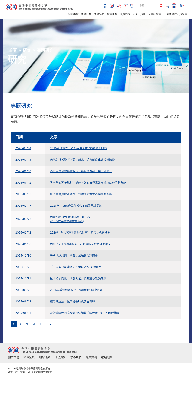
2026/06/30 (23, 171)
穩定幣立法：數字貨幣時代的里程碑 (72, 301)
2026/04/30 (23, 194)
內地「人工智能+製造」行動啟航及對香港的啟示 (80, 244)
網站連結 (44, 357)
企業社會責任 (156, 14)
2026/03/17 (23, 205)
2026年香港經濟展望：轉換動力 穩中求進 (76, 290)
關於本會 (73, 14)
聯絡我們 (75, 357)
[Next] (50, 324)
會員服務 (112, 14)
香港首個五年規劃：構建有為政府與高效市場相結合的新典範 (88, 182)
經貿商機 (125, 14)
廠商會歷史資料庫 (176, 14)
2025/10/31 (23, 278)
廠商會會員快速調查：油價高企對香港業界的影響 (81, 194)
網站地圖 (106, 357)
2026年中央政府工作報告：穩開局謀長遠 (76, 205)
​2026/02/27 (23, 219)
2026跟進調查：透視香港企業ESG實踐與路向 (78, 148)
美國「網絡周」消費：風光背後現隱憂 (74, 255)
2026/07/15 (23, 159)
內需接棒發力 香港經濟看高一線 (70, 219)
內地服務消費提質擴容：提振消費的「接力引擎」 (81, 171)
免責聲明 (91, 357)
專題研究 (45, 50)
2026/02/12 (23, 232)
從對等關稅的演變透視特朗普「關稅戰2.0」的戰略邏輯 (84, 313)
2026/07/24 (23, 148)
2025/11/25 (23, 267)
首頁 (13, 50)
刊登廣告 (60, 357)
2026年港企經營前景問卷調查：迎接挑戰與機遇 (80, 232)
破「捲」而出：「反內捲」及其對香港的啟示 (78, 278)
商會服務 (86, 14)
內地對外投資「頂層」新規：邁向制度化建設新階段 (82, 159)
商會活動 (99, 14)
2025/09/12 (23, 301)
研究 (135, 14)
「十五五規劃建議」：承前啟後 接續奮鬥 (75, 267)
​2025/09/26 (23, 290)
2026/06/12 (23, 182)
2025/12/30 (23, 255)
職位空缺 (29, 357)
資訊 (143, 14)
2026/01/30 (23, 244)
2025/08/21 (23, 313)
